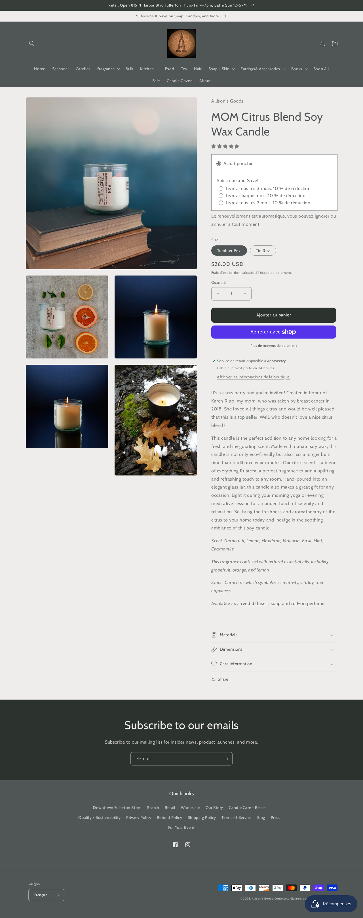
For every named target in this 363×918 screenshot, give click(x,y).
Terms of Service (236, 817)
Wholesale (190, 807)
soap (276, 603)
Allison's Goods (262, 898)
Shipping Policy (202, 817)
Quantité (218, 282)
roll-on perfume (307, 603)
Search (153, 807)
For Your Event (181, 827)
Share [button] (223, 679)
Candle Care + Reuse (247, 807)
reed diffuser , (254, 603)
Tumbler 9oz (229, 250)
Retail (170, 807)
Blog (261, 817)
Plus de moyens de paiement (273, 345)
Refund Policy (169, 817)
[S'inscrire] (226, 758)
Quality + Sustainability (99, 817)
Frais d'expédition (226, 272)
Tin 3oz (263, 250)
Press (275, 817)
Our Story (214, 807)
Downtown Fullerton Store (117, 807)
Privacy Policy (138, 817)
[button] (32, 43)
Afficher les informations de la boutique (253, 376)
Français (40, 894)
